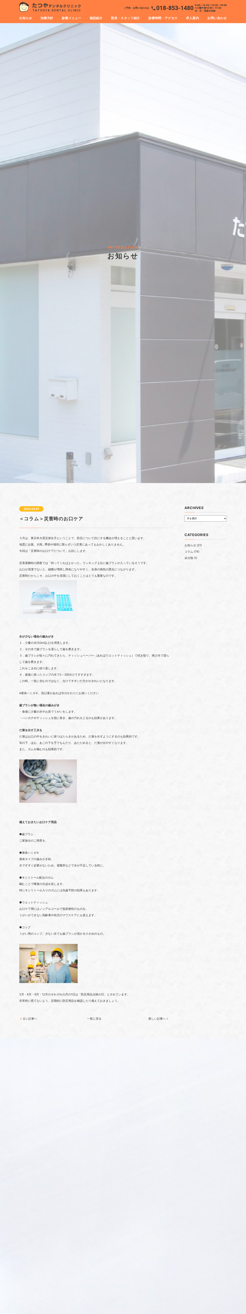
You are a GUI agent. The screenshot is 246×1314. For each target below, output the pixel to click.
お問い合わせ (217, 18)
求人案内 (192, 18)
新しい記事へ (157, 1018)
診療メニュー (71, 18)
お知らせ (25, 18)
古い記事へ (30, 1018)
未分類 (188, 558)
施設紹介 (96, 18)
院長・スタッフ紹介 (125, 18)
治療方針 (47, 18)
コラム (188, 551)
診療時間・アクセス (163, 18)
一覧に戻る (94, 1018)
